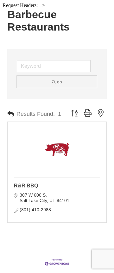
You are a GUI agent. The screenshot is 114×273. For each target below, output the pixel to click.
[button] (10, 114)
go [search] (59, 81)
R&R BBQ (26, 185)
